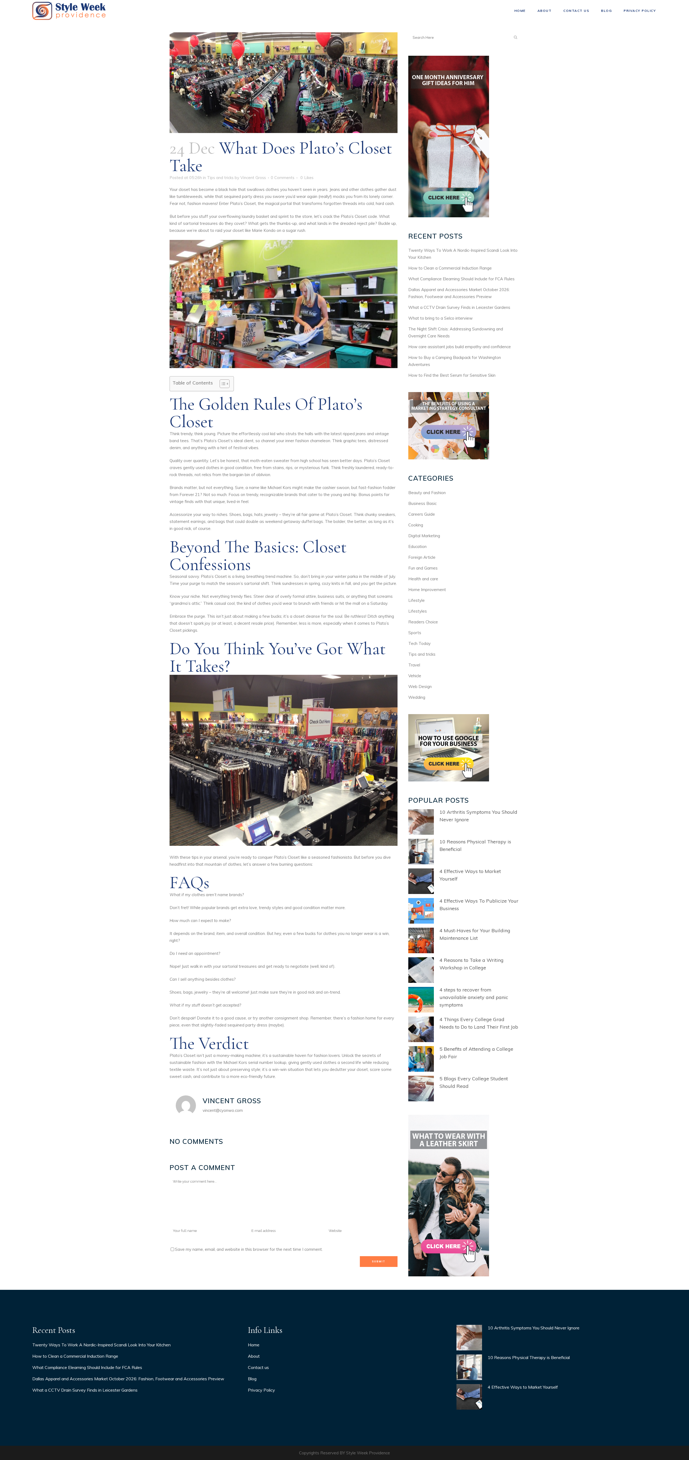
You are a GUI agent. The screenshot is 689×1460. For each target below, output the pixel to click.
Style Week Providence (368, 1452)
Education (417, 546)
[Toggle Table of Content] (222, 383)
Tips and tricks (220, 177)
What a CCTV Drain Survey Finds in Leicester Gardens (459, 307)
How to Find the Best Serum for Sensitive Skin (451, 375)
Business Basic (422, 503)
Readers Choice (423, 621)
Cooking (415, 525)
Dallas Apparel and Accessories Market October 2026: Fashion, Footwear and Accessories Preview (128, 1378)
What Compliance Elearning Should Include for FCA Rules (461, 278)
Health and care (423, 578)
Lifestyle (416, 600)
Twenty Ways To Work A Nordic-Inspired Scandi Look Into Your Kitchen (101, 1344)
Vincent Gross (253, 177)
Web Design (420, 686)
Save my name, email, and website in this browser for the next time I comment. (249, 1249)
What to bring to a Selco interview (440, 318)
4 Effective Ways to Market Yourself (523, 1387)
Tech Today (419, 643)
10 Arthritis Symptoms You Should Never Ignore (533, 1327)
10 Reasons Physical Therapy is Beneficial (529, 1357)
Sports (414, 632)
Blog (252, 1378)
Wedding (416, 697)
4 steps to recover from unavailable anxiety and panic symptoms (474, 997)
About (254, 1356)
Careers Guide (421, 514)
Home (253, 1344)
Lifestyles (417, 611)
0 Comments (282, 177)
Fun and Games (423, 568)
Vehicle (414, 675)
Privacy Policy (261, 1390)
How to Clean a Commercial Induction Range (450, 268)
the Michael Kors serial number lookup (251, 1062)
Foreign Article (421, 557)
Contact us (258, 1367)
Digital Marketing (424, 535)
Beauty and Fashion (427, 492)
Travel (414, 665)
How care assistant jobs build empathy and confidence (459, 346)
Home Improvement (427, 589)
